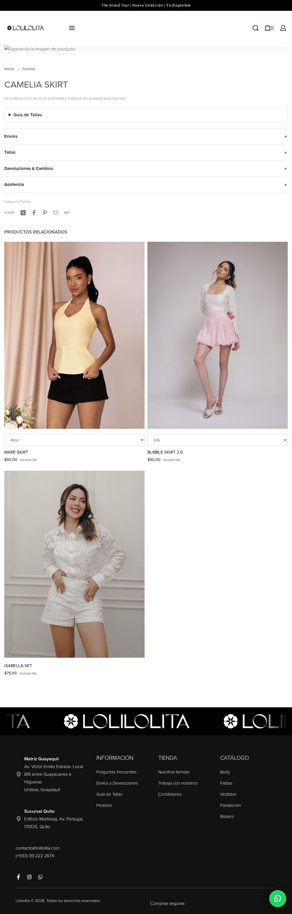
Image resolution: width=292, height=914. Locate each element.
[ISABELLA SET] (74, 564)
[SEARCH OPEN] (255, 28)
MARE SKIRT (16, 452)
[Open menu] (72, 28)
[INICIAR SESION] (283, 28)
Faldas (28, 69)
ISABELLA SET (18, 666)
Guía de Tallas (27, 115)
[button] (277, 898)
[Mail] (55, 212)
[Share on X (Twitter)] (23, 212)
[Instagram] (29, 877)
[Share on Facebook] (33, 212)
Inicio (9, 69)
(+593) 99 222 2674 (35, 856)
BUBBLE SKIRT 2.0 (165, 452)
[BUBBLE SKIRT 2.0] (217, 335)
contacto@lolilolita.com (38, 848)
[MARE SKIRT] (74, 335)
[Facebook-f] (18, 877)
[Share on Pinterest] (44, 212)
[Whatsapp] (40, 877)
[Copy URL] (66, 212)
